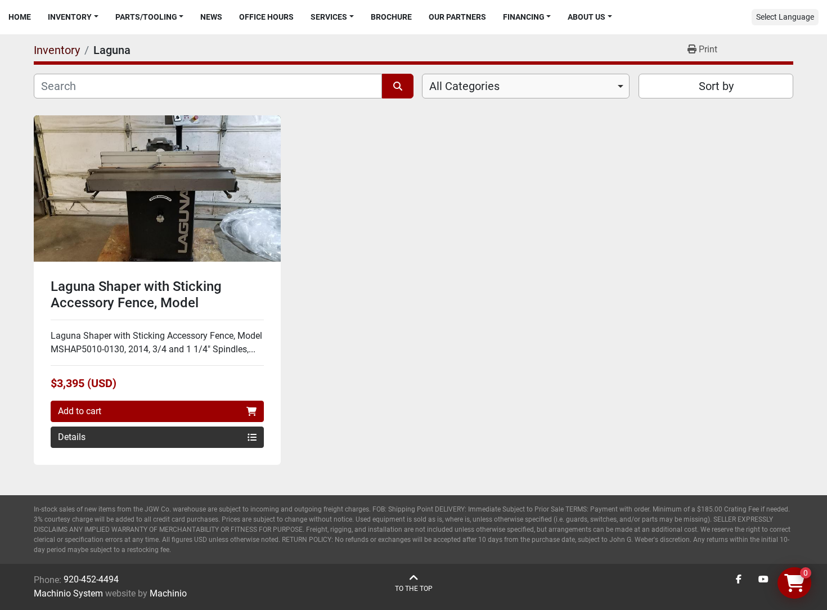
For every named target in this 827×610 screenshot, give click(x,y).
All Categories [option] (464, 86)
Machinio (168, 593)
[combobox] (526, 86)
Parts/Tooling (146, 16)
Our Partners (457, 16)
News (211, 16)
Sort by (716, 86)
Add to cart (79, 411)
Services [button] (329, 16)
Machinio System (68, 593)
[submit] (398, 86)
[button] (73, 17)
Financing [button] (524, 16)
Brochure (391, 16)
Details (72, 437)
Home (19, 16)
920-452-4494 (91, 579)
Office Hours (266, 16)
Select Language (785, 16)
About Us (586, 16)
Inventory (70, 16)
